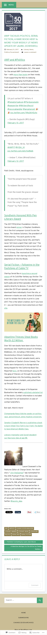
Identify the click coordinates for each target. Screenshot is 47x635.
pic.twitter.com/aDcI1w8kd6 (20, 151)
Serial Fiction (26, 535)
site (5, 308)
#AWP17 (11, 147)
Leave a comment (30, 52)
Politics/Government (11, 52)
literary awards (11, 531)
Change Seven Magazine (24, 528)
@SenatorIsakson (15, 102)
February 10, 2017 (16, 123)
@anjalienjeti (29, 109)
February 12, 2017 (16, 161)
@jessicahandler (15, 109)
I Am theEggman (16, 473)
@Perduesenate (31, 102)
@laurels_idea (16, 501)
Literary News (28, 50)
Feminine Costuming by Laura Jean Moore (20, 542)
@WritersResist (26, 106)
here (14, 371)
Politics (8, 535)
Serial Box (16, 535)
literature (34, 531)
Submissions (23, 618)
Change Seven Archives (23, 623)
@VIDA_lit (20, 147)
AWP (6, 528)
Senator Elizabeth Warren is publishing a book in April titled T (23, 426)
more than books (20, 75)
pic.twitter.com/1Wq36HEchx (23, 113)
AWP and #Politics (14, 59)
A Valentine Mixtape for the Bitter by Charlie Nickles (23, 547)
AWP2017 (12, 528)
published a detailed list (33, 393)
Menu (11, 5)
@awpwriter (13, 106)
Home (23, 613)
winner (19, 227)
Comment (34, 585)
